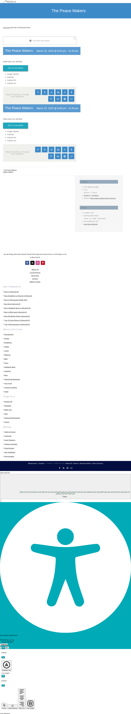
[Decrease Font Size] (3, 657)
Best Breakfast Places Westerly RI (17, 316)
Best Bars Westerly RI (12, 304)
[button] (1, 501)
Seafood (7, 371)
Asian (6, 392)
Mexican (7, 355)
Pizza (6, 363)
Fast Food (8, 383)
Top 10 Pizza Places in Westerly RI (17, 320)
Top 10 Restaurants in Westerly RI (17, 324)
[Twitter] (32, 263)
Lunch (6, 351)
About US (35, 269)
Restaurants (9, 334)
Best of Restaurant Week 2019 (15, 300)
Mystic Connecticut (97, 463)
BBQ (6, 359)
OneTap (11, 640)
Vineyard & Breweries (12, 379)
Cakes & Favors (10, 432)
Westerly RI (68, 463)
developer (6, 28)
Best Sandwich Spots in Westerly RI (17, 308)
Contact (35, 279)
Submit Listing (35, 282)
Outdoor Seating (10, 387)
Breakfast (8, 343)
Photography (9, 456)
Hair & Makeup (9, 452)
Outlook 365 (11, 80)
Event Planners (9, 440)
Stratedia (41, 463)
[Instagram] (38, 263)
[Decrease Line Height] (3, 685)
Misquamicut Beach (85, 463)
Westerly (76, 463)
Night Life (8, 410)
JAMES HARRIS (8, 172)
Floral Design (9, 448)
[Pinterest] (43, 263)
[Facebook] (27, 263)
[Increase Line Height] (3, 676)
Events (6, 422)
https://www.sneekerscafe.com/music (103, 198)
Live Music (95, 195)
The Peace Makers (10, 170)
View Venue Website (91, 224)
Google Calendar (13, 74)
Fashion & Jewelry (10, 444)
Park (6, 414)
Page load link (5, 472)
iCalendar (10, 77)
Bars (6, 375)
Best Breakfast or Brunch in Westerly (18, 296)
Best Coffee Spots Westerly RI (15, 312)
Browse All (8, 402)
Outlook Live (11, 83)
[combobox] (65, 486)
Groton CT (87, 195)
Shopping (7, 406)
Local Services (35, 273)
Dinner (6, 338)
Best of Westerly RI (11, 292)
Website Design (32, 463)
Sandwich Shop (9, 367)
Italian (6, 347)
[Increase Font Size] (3, 648)
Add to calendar (15, 68)
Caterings (8, 436)
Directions (35, 276)
